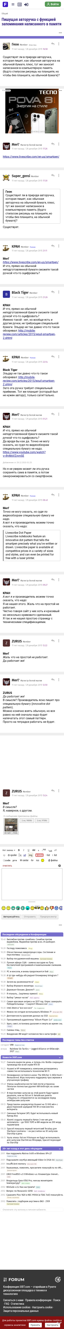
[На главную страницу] (5, 4)
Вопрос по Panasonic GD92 (19, 1191)
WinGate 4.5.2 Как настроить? (20, 1187)
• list (48, 855)
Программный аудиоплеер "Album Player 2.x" (30, 1019)
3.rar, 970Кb (42, 820)
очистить (7, 865)
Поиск (56, 1300)
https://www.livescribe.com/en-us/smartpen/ (31, 156)
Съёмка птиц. (13, 1030)
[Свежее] (20, 4)
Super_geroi (21, 176)
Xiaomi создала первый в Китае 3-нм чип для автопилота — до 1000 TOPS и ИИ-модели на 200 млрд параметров (34, 1122)
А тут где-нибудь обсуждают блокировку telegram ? (32, 975)
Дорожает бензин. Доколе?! (20, 989)
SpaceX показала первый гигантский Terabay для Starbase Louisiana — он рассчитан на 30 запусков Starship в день (32, 1131)
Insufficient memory (16, 1164)
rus (37, 860)
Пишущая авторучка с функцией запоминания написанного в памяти (31, 21)
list (54, 855)
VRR (12, 1045)
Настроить (52, 1325)
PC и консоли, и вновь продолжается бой (27, 971)
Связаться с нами (13, 1300)
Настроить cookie (42, 1307)
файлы (54, 860)
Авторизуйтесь (11, 916)
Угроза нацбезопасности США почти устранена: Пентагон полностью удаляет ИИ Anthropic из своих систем (33, 1086)
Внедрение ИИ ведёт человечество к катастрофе (32, 1034)
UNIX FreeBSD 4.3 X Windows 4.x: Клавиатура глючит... (32, 1174)
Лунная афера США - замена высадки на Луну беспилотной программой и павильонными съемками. (34, 963)
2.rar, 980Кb (27, 820)
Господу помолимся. (17, 948)
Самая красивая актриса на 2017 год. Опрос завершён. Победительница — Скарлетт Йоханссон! (34, 1002)
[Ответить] (52, 44)
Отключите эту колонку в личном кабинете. (24, 1209)
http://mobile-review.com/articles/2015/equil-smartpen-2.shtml (29, 334)
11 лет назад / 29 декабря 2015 (29, 419)
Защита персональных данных (21, 1311)
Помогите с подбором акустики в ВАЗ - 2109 (28, 1201)
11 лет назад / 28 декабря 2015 (30, 49)
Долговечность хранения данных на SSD (27, 1016)
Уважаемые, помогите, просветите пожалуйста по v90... (34, 1168)
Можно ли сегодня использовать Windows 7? (29, 1012)
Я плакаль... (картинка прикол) (22, 993)
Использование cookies (16, 1307)
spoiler (13, 855)
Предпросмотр (48, 916)
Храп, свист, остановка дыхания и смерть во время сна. (35, 1023)
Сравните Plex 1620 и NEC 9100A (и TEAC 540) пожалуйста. (34, 1195)
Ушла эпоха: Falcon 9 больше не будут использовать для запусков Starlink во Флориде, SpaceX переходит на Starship (34, 1140)
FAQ (6, 1303)
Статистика (17, 1303)
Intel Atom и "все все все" (20, 1008)
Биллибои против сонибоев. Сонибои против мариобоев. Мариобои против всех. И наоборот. (31, 940)
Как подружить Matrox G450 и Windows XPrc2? (29, 1153)
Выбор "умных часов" (18, 997)
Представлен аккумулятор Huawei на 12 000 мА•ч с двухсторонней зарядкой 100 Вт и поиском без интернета (32, 1107)
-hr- (32, 860)
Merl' (16, 145)
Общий (5, 13)
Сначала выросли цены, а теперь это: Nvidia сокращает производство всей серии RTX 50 (35, 1063)
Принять (35, 1325)
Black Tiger (20, 293)
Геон (15, 44)
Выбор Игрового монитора (20, 986)
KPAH (16, 247)
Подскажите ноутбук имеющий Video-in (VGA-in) (30, 1160)
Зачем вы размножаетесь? (20, 982)
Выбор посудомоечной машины (23, 958)
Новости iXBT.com (12, 1057)
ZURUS (17, 641)
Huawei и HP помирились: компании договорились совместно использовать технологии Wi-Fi (32, 1069)
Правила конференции (38, 1300)
